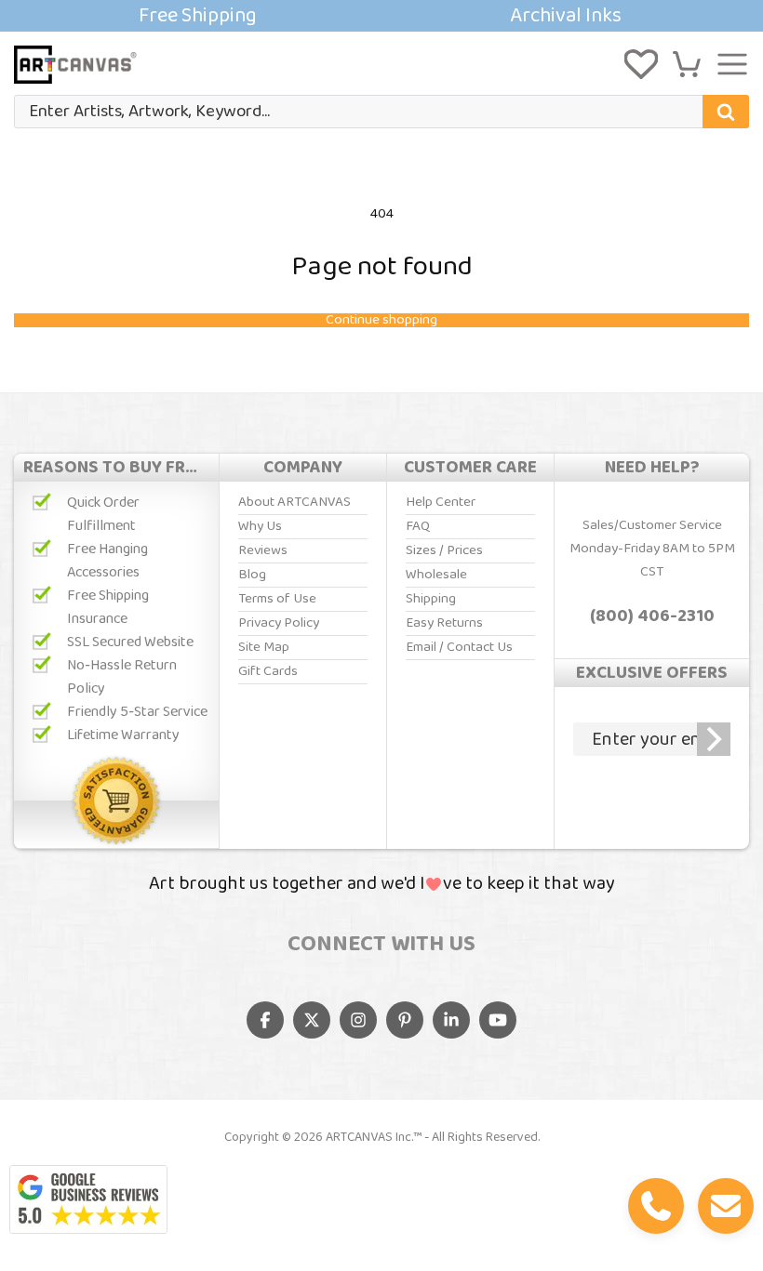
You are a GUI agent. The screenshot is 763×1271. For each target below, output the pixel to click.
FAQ (418, 526)
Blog (252, 574)
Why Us (260, 526)
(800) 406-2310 (652, 616)
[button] (686, 64)
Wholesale (436, 574)
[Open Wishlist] (641, 64)
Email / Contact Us (459, 647)
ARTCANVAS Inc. (369, 1137)
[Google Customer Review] (88, 1199)
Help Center (440, 502)
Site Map (263, 647)
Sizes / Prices (444, 550)
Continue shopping (381, 320)
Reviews (263, 550)
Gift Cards (268, 671)
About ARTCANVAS (294, 502)
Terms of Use (277, 599)
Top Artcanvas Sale (381, 16)
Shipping (431, 599)
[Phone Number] (656, 1206)
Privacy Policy (278, 623)
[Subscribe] (713, 739)
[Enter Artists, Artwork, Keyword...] (726, 111)
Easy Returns (444, 623)
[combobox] (381, 111)
